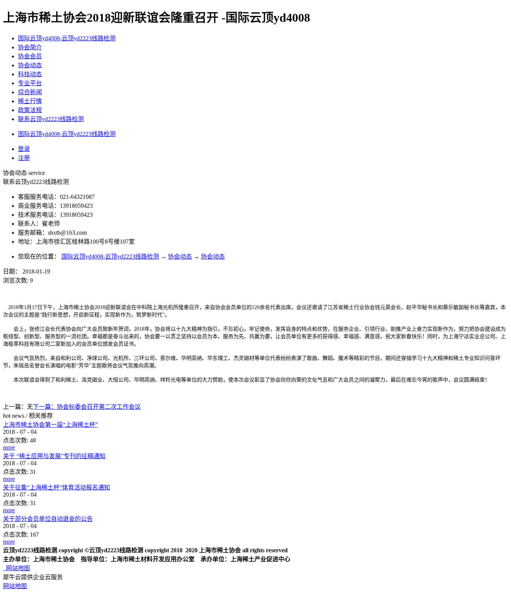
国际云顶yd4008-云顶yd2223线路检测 (67, 38)
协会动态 (180, 256)
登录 (24, 149)
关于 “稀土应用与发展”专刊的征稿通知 (54, 456)
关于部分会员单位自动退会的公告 (48, 519)
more (9, 447)
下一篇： (87, 407)
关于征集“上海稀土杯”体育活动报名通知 (56, 487)
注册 (24, 158)
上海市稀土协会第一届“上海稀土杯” (50, 424)
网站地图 (16, 568)
